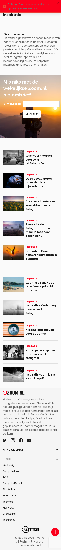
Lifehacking (9, 513)
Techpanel (9, 519)
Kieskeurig (8, 465)
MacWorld (8, 507)
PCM (5, 477)
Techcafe (8, 501)
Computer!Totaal (12, 483)
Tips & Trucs (10, 489)
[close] (58, 3)
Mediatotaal (9, 495)
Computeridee (11, 471)
